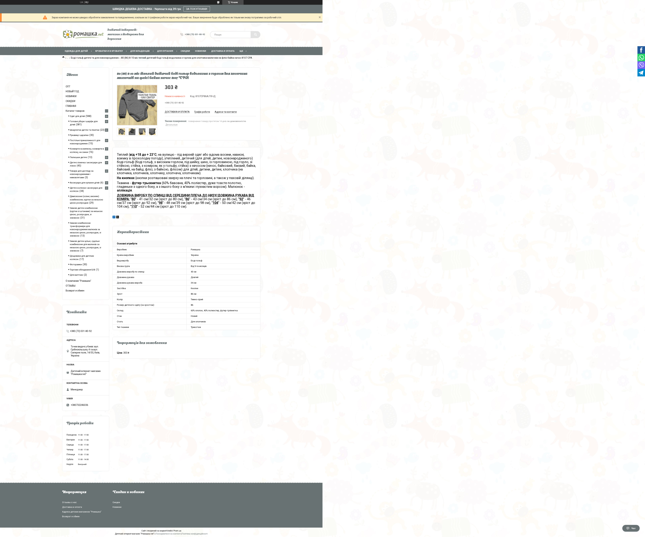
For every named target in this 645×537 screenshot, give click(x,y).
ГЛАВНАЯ (71, 106)
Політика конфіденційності (195, 534)
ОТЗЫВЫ (70, 285)
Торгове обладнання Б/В (82, 269)
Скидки (116, 502)
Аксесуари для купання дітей (84, 182)
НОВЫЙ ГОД (72, 91)
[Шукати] (255, 34)
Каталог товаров (75, 111)
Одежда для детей (76, 51)
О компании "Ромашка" (78, 281)
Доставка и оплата (222, 51)
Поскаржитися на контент (168, 534)
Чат (633, 528)
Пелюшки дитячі (78, 157)
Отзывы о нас (69, 502)
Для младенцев (140, 51)
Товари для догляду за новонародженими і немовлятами (81, 174)
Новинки (117, 507)
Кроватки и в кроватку (109, 51)
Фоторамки (76, 264)
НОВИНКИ (200, 51)
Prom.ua (177, 531)
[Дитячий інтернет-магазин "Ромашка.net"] (83, 34)
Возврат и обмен (75, 290)
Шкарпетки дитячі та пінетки (84, 130)
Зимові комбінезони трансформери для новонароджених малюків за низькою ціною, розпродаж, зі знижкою (85, 229)
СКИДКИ (185, 51)
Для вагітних (76, 275)
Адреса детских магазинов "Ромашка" (81, 511)
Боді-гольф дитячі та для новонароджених (95, 57)
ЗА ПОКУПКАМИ (196, 9)
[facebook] (114, 217)
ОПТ (68, 86)
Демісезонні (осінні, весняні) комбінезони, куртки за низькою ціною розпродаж (86, 199)
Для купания (165, 51)
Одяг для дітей (77, 116)
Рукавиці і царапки (79, 135)
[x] (117, 217)
